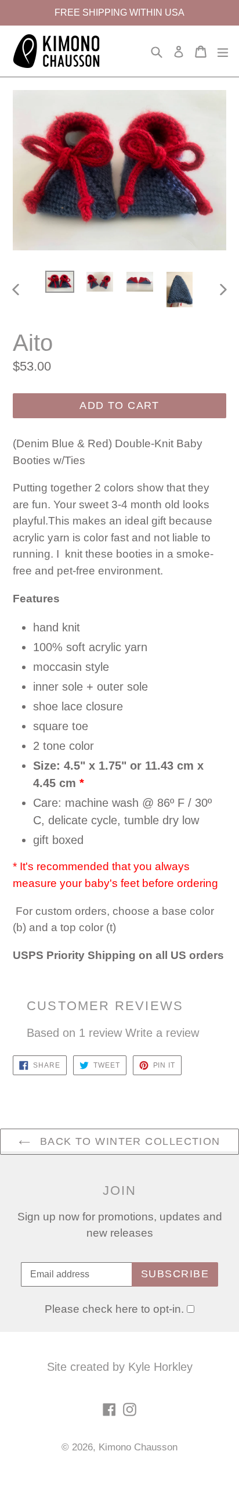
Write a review (162, 1032)
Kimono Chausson (138, 1447)
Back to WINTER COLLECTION (128, 1141)
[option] (59, 282)
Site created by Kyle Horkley (120, 1366)
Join (120, 1190)
